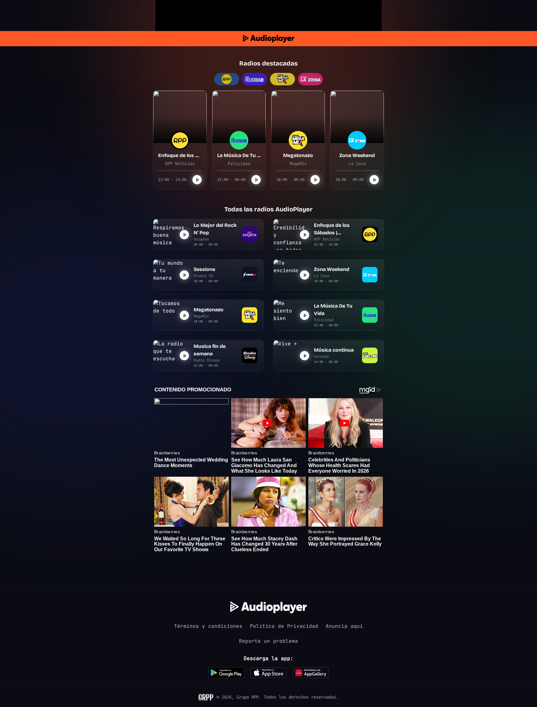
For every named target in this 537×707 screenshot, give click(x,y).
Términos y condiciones (208, 626)
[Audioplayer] (268, 39)
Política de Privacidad (284, 626)
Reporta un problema (268, 641)
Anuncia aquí (344, 626)
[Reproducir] (197, 179)
